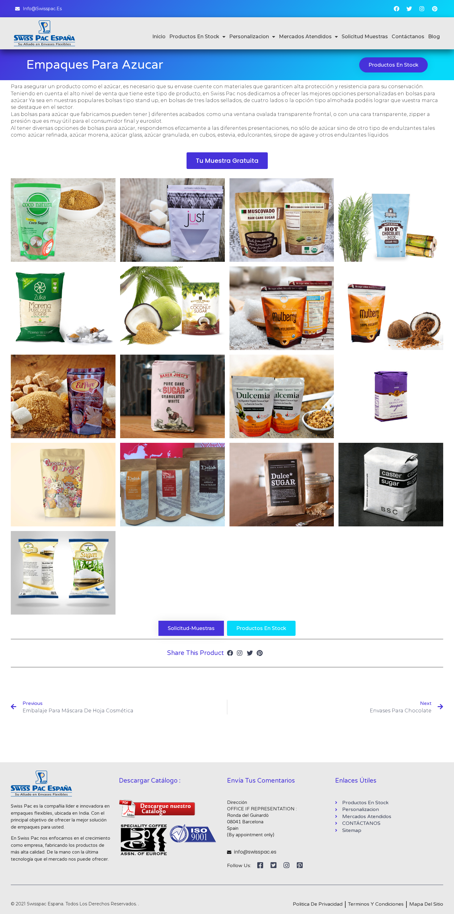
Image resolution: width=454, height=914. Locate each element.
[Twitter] (409, 8)
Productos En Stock (194, 36)
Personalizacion (249, 36)
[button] (393, 64)
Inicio (159, 36)
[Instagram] (421, 8)
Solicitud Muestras (365, 36)
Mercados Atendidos (305, 36)
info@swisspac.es (255, 851)
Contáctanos (408, 36)
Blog (434, 36)
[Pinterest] (434, 8)
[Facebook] (396, 8)
